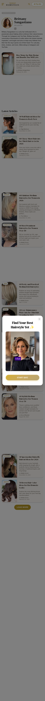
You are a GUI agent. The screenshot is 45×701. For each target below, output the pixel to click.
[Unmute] (35, 367)
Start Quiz (22, 377)
